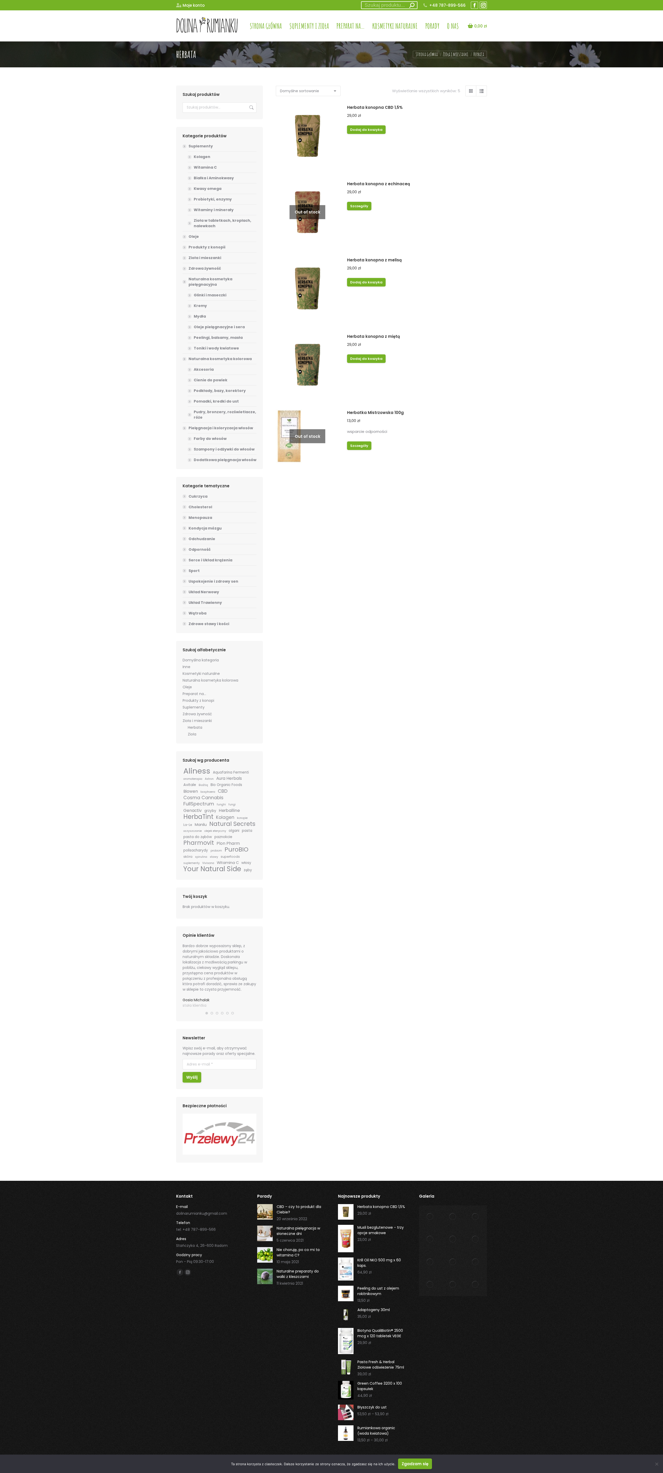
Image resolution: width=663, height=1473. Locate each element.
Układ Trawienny (205, 602)
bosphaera (207, 792)
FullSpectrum (198, 803)
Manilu (201, 824)
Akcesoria (204, 369)
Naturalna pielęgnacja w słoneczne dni (298, 1231)
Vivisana (208, 863)
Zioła (192, 734)
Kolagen (202, 156)
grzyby (210, 810)
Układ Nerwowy (204, 592)
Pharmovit (198, 843)
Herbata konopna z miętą (373, 336)
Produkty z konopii (207, 247)
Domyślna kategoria (201, 660)
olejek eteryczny (215, 831)
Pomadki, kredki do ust (216, 401)
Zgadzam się (415, 1464)
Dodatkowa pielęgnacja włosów (225, 459)
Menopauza (200, 517)
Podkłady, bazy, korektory (220, 390)
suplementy (191, 863)
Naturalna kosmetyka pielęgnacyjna (210, 281)
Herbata (195, 727)
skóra (187, 856)
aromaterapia (192, 779)
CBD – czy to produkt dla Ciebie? (299, 1209)
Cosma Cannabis (203, 797)
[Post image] (265, 1212)
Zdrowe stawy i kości (209, 623)
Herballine (229, 810)
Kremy (200, 305)
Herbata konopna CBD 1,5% (375, 107)
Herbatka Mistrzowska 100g (375, 412)
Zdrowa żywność (205, 268)
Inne (186, 666)
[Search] (411, 5)
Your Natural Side (212, 869)
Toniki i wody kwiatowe (216, 348)
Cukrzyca (198, 496)
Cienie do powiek (210, 380)
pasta (247, 830)
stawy (214, 857)
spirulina (201, 857)
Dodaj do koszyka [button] (366, 129)
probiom (216, 851)
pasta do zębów (197, 836)
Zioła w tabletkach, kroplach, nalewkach (222, 223)
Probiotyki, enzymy (213, 199)
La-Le (187, 825)
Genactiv (192, 810)
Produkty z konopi (198, 700)
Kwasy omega (207, 188)
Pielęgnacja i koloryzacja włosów (221, 428)
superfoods (230, 856)
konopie (242, 818)
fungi (232, 804)
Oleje (194, 236)
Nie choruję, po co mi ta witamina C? (298, 1252)
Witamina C (205, 167)
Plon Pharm (228, 843)
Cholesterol (200, 507)
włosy (246, 862)
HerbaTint (198, 816)
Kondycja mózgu (205, 528)
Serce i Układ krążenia (210, 560)
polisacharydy (195, 850)
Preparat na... (194, 693)
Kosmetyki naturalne (201, 673)
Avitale (189, 784)
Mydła (200, 316)
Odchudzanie (202, 538)
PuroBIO (236, 849)
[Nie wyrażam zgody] (656, 1464)
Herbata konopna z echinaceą (378, 184)
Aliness (196, 771)
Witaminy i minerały (214, 209)
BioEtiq (203, 785)
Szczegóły (359, 206)
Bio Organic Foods (226, 784)
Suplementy (201, 146)
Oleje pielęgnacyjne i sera (219, 327)
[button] (206, 1013)
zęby (248, 870)
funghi (221, 804)
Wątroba (197, 613)
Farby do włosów (210, 438)
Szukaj (251, 107)
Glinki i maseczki (210, 295)
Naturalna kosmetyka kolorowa (220, 358)
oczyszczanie (192, 831)
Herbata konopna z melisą (374, 260)
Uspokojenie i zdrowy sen (213, 581)
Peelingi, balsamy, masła (218, 337)
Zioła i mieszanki (205, 257)
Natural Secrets (232, 824)
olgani (234, 830)
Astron (209, 779)
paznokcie (223, 836)
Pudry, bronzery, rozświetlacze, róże (225, 414)
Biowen (190, 791)
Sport (194, 570)
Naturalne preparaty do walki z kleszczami (298, 1274)
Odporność (200, 549)
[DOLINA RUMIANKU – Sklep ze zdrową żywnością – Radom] (430, 1216)
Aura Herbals (229, 778)
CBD (222, 791)
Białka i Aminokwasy (214, 178)
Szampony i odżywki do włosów (224, 449)
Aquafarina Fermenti (231, 772)
